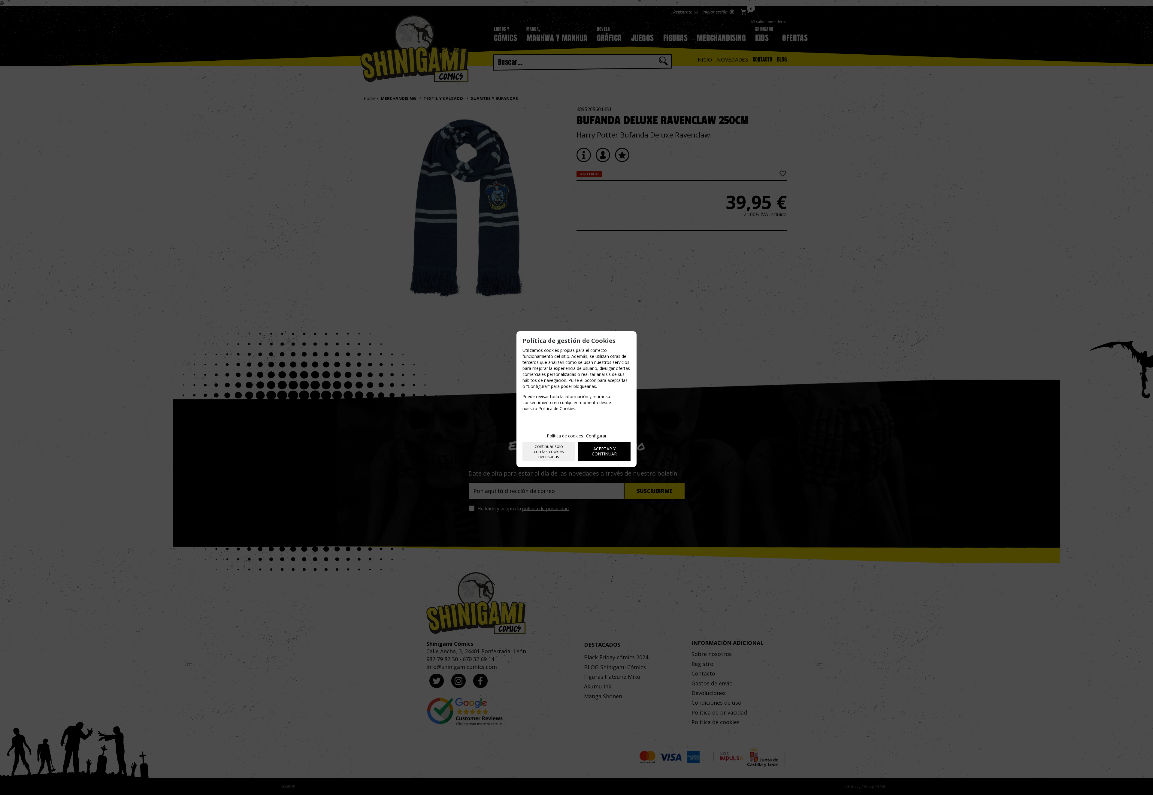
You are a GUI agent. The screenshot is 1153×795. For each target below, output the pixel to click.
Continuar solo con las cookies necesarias (549, 451)
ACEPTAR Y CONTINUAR (604, 451)
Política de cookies (565, 436)
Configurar (596, 436)
